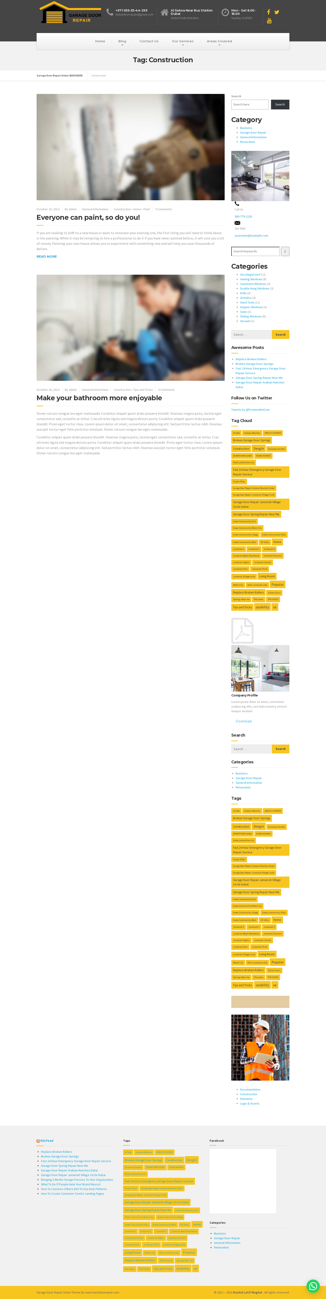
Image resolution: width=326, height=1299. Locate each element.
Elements (246, 1099)
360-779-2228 (243, 216)
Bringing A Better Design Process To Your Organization (77, 1180)
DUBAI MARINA (263, 455)
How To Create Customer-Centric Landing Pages (72, 1194)
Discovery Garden (276, 448)
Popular (277, 584)
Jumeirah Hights (241, 562)
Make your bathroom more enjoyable (99, 398)
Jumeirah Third (259, 569)
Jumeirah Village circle (244, 576)
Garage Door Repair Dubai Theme (59, 1292)
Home (100, 41)
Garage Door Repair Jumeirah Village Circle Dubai (257, 504)
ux (275, 607)
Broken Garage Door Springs (255, 364)
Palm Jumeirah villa (257, 584)
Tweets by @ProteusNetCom (250, 410)
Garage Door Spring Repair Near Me (259, 378)
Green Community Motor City (247, 528)
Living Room (267, 576)
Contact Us (149, 41)
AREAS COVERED (273, 433)
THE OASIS (273, 599)
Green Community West (244, 542)
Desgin (258, 448)
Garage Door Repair (253, 132)
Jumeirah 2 (253, 549)
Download (243, 721)
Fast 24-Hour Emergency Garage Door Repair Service (257, 472)
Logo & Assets (249, 1103)
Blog (122, 41)
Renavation (247, 142)
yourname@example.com (251, 235)
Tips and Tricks (143, 390)
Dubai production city (243, 462)
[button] (313, 1286)
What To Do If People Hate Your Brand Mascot (70, 1184)
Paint (146, 209)
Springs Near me (241, 599)
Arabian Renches (252, 433)
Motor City (238, 584)
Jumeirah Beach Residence (246, 555)
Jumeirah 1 (238, 549)
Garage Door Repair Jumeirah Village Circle (253, 494)
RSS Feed (46, 1140)
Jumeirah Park (240, 569)
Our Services (183, 41)
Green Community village (245, 534)
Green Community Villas (274, 534)
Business (246, 128)
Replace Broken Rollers (251, 359)
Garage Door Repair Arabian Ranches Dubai (254, 488)
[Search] (285, 251)
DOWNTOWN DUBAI (242, 455)
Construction (122, 209)
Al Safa (236, 433)
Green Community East (244, 521)
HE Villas (265, 542)
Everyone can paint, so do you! (88, 217)
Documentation (250, 1089)
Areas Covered (219, 41)
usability (262, 607)
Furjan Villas (239, 481)
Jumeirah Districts (272, 555)
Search (236, 96)
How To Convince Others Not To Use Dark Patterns (74, 1189)
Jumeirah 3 (269, 549)
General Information (95, 209)
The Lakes (258, 599)
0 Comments (163, 209)
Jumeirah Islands (262, 562)
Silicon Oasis (274, 592)
